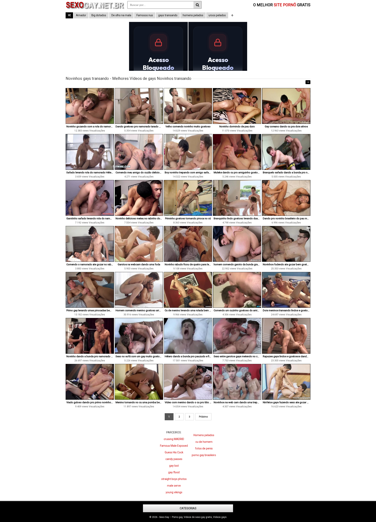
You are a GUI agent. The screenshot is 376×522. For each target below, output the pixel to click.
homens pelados (193, 15)
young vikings (174, 492)
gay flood (174, 472)
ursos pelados (217, 15)
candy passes (173, 459)
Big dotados (98, 15)
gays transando (167, 15)
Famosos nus (144, 15)
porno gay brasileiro (204, 455)
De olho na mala (121, 15)
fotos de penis (204, 448)
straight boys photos (174, 479)
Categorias (188, 508)
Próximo (203, 416)
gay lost (174, 465)
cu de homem (203, 441)
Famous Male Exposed (174, 445)
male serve (174, 485)
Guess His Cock (174, 452)
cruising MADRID (174, 439)
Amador (81, 15)
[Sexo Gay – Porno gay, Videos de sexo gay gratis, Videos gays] (95, 8)
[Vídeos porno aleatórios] (69, 15)
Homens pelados (203, 435)
